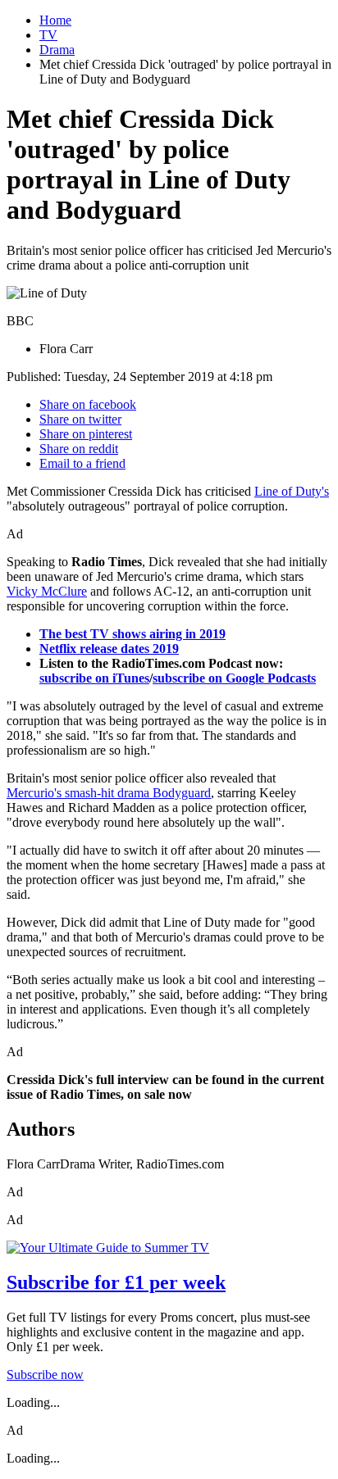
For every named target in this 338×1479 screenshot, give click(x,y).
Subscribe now (45, 1374)
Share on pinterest (85, 434)
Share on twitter (80, 419)
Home (55, 20)
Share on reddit (78, 449)
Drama (57, 50)
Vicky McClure (47, 591)
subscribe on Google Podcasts (234, 678)
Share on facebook (87, 404)
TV (48, 35)
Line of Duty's (291, 491)
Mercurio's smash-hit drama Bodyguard (109, 793)
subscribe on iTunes (94, 678)
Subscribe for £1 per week (116, 1282)
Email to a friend (82, 463)
